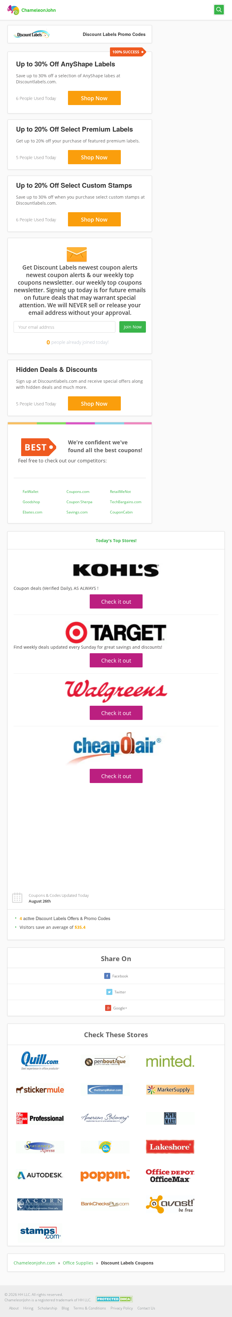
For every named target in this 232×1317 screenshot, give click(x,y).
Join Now (133, 327)
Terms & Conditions (89, 1308)
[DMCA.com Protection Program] (114, 1298)
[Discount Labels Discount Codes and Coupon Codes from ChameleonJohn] (32, 10)
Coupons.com (77, 491)
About (14, 1308)
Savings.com (77, 512)
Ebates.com (32, 512)
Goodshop (31, 501)
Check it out (116, 601)
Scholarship (47, 1308)
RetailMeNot (120, 491)
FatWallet (30, 491)
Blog (65, 1308)
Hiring (28, 1308)
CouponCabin (121, 512)
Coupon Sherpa (79, 501)
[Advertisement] (116, 834)
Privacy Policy (122, 1308)
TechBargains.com (125, 501)
